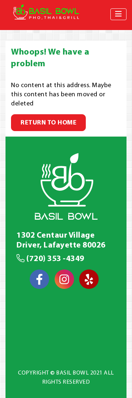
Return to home (48, 122)
